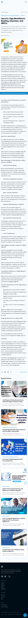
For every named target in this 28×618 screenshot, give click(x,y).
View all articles (23, 372)
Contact (3, 596)
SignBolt (3, 585)
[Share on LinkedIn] (5, 372)
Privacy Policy (4, 604)
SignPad (2, 583)
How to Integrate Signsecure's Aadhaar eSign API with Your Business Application (13, 520)
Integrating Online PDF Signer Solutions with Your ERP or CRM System (13, 430)
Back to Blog (5, 12)
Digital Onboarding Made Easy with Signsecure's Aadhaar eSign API (12, 489)
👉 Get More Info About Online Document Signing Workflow (14, 93)
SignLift (2, 586)
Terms (6, 614)
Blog (2, 598)
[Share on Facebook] (8, 372)
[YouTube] (5, 576)
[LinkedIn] (2, 576)
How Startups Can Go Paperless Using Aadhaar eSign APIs (13, 550)
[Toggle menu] (25, 2)
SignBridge (3, 588)
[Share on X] (11, 372)
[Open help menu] (25, 615)
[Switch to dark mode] (9, 576)
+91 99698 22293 (17, 614)
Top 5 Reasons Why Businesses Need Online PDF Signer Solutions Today (12, 400)
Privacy (2, 614)
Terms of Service (4, 606)
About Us (3, 594)
